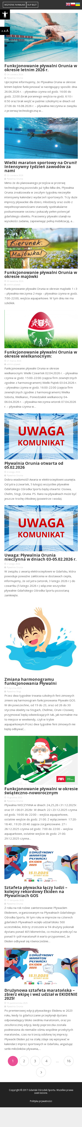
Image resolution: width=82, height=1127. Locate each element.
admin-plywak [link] (13, 284)
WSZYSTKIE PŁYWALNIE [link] (14, 4)
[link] (5, 14)
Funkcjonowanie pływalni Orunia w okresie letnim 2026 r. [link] (40, 67)
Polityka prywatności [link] (41, 1101)
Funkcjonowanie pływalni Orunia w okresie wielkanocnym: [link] (40, 354)
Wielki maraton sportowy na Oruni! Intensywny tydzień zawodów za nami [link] (40, 166)
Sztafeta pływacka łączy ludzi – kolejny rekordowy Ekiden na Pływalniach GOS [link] (35, 891)
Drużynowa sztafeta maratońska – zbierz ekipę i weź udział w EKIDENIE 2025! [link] (40, 994)
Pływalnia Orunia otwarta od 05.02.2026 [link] (33, 465)
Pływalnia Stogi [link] (14, 691)
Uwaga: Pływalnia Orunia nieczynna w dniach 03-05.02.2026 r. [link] (40, 557)
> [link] (41, 1072)
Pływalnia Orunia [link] (15, 78)
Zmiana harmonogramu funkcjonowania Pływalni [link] (30, 681)
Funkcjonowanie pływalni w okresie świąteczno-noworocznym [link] (41, 790)
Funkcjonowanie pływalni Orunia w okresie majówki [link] (40, 274)
